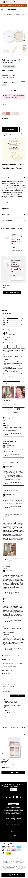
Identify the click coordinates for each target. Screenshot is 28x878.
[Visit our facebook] (6, 797)
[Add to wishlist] (22, 129)
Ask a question (13, 72)
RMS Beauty (5, 57)
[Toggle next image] (25, 30)
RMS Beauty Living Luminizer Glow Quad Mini (13, 760)
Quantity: (5, 118)
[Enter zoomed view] (24, 40)
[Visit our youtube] (17, 797)
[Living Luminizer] (13, 113)
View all (23, 81)
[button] (13, 66)
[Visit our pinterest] (20, 797)
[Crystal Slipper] (8, 113)
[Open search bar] (4, 9)
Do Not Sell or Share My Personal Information (13, 819)
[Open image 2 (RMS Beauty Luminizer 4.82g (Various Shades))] (15, 49)
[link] (22, 9)
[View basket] (24, 9)
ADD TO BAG (14, 772)
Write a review (5, 72)
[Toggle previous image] (1, 30)
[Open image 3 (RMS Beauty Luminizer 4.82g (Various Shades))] (24, 49)
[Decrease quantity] (4, 122)
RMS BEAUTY (10, 14)
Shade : (4, 104)
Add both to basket (12, 292)
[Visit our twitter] (10, 797)
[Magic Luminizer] (17, 113)
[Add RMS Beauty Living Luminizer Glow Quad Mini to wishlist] (25, 734)
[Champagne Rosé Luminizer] (4, 113)
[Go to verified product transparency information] (9, 66)
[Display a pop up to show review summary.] (13, 765)
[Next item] (24, 753)
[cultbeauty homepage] (13, 9)
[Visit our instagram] (13, 797)
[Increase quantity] (14, 122)
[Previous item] (2, 753)
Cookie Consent (13, 816)
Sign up (13, 789)
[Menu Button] (1, 9)
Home (3, 14)
